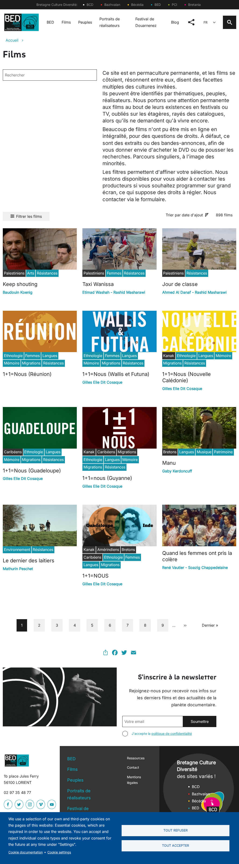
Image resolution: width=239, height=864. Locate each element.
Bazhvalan (112, 5)
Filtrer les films (29, 216)
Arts (30, 273)
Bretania (194, 5)
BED (158, 5)
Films (66, 22)
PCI (174, 5)
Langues (49, 355)
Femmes (114, 273)
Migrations (31, 363)
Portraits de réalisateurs (109, 22)
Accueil (12, 40)
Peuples (85, 22)
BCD (90, 5)
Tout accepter (175, 845)
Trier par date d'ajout (184, 215)
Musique (204, 452)
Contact (133, 767)
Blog (175, 22)
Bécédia (137, 5)
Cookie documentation (25, 852)
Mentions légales (134, 780)
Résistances (47, 273)
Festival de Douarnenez (146, 22)
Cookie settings (59, 852)
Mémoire (11, 363)
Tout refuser (175, 830)
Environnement (17, 549)
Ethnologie (13, 355)
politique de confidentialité (171, 733)
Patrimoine (223, 452)
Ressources (135, 758)
